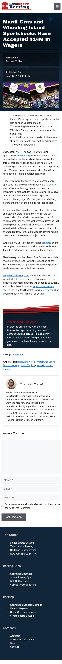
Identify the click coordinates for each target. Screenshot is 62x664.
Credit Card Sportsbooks (23, 612)
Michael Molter (14, 61)
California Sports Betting (23, 550)
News (13, 643)
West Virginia (26, 155)
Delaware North (26, 361)
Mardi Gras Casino (46, 361)
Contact (14, 646)
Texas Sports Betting (21, 546)
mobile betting (47, 290)
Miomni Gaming (11, 365)
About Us (15, 635)
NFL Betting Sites (19, 581)
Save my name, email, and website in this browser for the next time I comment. (32, 506)
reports (47, 242)
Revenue (19, 354)
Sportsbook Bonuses (21, 573)
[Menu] (57, 6)
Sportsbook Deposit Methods (26, 604)
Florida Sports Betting (22, 542)
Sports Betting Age (20, 577)
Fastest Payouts (19, 608)
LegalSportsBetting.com (16, 275)
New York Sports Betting (23, 553)
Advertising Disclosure (22, 639)
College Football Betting (23, 584)
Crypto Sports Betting (22, 615)
